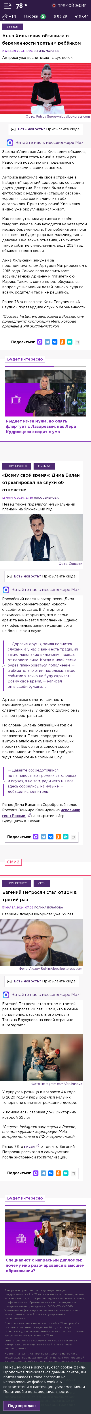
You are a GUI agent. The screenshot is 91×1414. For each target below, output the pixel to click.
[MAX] (39, 342)
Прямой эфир (72, 6)
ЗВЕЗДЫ (12, 27)
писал (29, 1146)
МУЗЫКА (44, 466)
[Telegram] (47, 342)
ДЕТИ (42, 883)
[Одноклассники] (62, 342)
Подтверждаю (22, 1406)
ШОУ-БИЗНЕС (17, 466)
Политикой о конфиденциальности (35, 1392)
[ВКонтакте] (54, 342)
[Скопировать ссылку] (77, 342)
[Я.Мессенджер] (69, 342)
